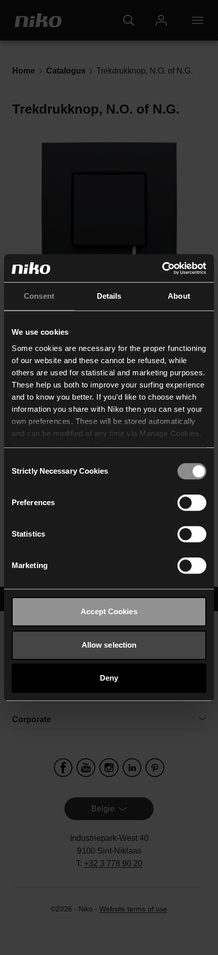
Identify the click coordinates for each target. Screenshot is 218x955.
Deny (109, 678)
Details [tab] (109, 296)
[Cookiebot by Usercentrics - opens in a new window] (162, 268)
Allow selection (109, 645)
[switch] (191, 502)
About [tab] (179, 296)
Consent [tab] (39, 296)
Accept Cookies (109, 611)
